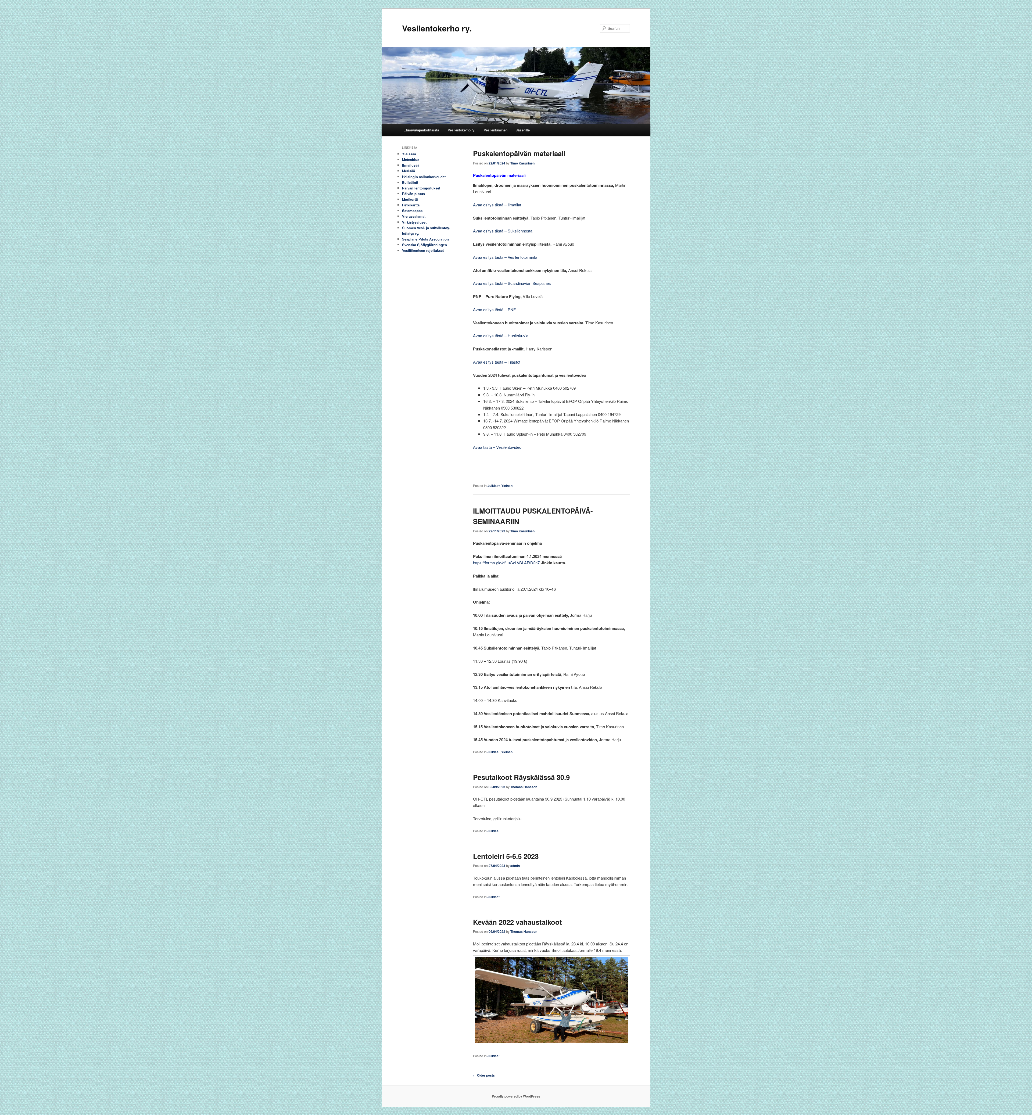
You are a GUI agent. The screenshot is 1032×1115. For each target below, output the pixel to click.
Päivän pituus (413, 193)
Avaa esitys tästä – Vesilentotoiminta (505, 257)
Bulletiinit (410, 182)
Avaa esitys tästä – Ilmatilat (497, 204)
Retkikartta (411, 204)
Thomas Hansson (523, 786)
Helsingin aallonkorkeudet (424, 176)
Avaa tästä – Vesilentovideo (497, 447)
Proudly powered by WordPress (516, 1096)
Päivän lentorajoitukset (421, 188)
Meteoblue (410, 159)
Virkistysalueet (414, 222)
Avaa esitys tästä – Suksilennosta (502, 231)
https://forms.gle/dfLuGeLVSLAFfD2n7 (506, 562)
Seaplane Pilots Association (425, 239)
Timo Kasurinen (522, 163)
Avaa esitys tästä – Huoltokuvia (500, 335)
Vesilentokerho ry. (437, 28)
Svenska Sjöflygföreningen (424, 244)
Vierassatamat (413, 216)
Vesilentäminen (495, 129)
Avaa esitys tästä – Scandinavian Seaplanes (512, 283)
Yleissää (409, 153)
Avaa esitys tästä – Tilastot (496, 362)
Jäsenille (523, 129)
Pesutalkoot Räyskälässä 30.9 (521, 777)
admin (515, 865)
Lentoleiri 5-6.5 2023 (506, 856)
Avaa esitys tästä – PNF (494, 309)
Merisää (408, 170)
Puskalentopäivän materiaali (519, 153)
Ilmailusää (410, 165)
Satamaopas (412, 210)
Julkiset (494, 485)
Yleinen (507, 485)
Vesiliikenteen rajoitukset (423, 250)
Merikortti (410, 199)
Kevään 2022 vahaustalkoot (517, 922)
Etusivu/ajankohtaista (421, 129)
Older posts (484, 1075)
